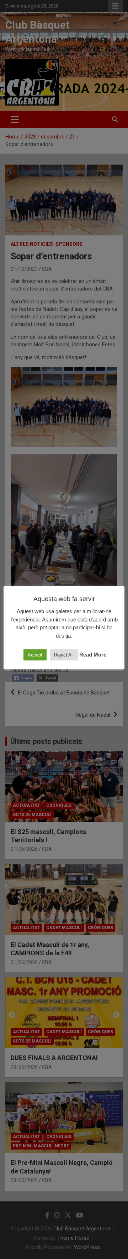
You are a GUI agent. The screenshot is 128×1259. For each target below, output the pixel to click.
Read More (92, 655)
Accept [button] (35, 655)
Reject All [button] (64, 655)
